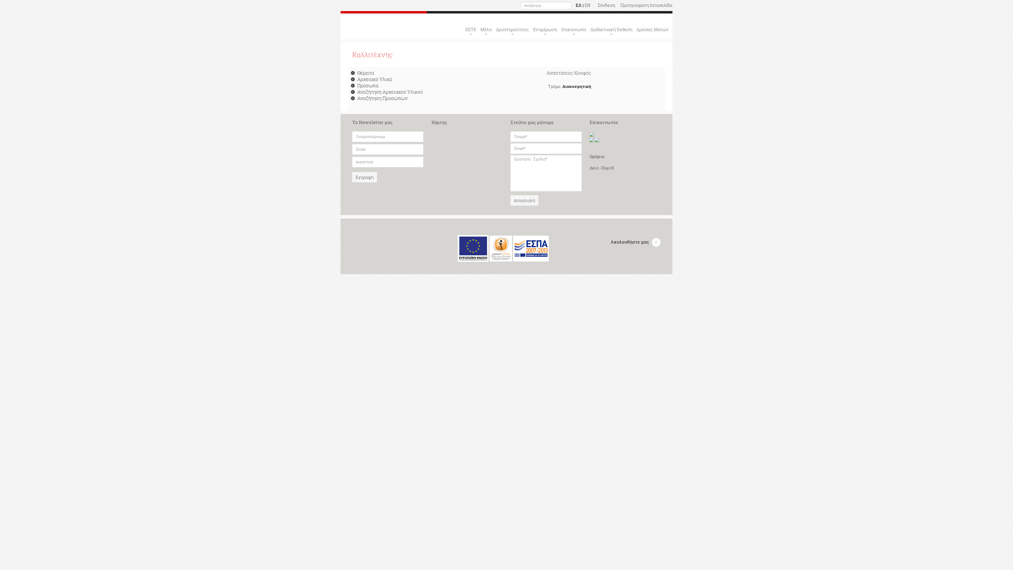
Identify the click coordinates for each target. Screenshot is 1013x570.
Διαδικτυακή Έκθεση (611, 29)
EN (587, 5)
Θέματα (365, 73)
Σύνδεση (606, 5)
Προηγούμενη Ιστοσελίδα (646, 5)
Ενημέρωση (545, 29)
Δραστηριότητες (512, 29)
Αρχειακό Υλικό (374, 79)
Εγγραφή (365, 177)
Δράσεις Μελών (652, 29)
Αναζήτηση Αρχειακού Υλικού (390, 92)
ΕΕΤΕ (470, 29)
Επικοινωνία (573, 29)
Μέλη (486, 29)
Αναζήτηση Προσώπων (382, 98)
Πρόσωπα (368, 85)
